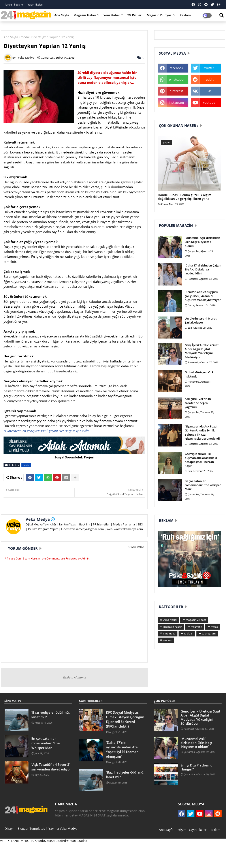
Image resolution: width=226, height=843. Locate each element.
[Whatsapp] (48, 477)
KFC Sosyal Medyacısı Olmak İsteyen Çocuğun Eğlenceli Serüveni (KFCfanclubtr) (125, 719)
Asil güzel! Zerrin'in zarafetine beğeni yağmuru (198, 403)
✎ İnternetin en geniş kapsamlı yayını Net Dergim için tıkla (46, 431)
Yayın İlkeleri (35, 4)
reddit (209, 79)
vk (209, 91)
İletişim (181, 830)
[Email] (66, 477)
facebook (176, 68)
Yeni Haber (112, 15)
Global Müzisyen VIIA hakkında (199, 374)
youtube (209, 102)
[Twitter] (39, 477)
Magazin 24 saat (196, 620)
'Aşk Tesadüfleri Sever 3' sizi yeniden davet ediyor (51, 766)
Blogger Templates (31, 828)
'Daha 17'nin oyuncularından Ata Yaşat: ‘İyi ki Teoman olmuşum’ (122, 749)
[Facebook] (30, 477)
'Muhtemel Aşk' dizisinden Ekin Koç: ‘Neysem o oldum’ (202, 242)
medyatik (196, 626)
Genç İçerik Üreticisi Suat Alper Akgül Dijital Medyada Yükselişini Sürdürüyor (201, 351)
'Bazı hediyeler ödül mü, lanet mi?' (50, 714)
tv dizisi (188, 633)
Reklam (185, 15)
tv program (209, 633)
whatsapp (176, 79)
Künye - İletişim (14, 4)
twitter (209, 68)
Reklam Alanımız (74, 677)
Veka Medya (38, 519)
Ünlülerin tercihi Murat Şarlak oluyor (201, 320)
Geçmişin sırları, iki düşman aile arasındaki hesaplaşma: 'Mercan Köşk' (201, 460)
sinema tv (169, 633)
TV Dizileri (134, 15)
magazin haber (172, 626)
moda (25, 37)
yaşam (167, 640)
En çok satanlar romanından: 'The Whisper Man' (203, 485)
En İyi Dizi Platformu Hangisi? (197, 767)
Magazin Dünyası (159, 15)
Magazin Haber (84, 15)
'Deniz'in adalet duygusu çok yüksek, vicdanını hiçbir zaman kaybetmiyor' (203, 296)
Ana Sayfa (61, 15)
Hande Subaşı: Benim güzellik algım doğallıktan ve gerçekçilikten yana (184, 197)
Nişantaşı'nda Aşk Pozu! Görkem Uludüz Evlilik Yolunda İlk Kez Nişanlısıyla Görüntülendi (202, 432)
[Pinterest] (57, 477)
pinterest (176, 91)
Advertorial (170, 620)
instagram (176, 102)
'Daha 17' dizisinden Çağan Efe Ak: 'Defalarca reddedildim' (203, 269)
